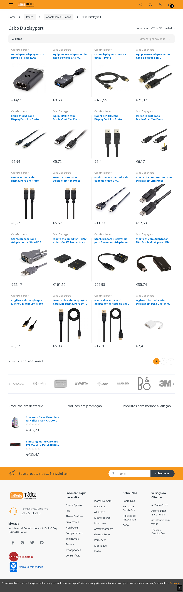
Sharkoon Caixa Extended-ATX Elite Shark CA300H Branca (42, 419)
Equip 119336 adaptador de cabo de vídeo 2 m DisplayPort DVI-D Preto (111, 179)
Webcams (99, 506)
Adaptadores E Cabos (58, 17)
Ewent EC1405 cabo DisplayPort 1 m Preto (66, 179)
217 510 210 (30, 513)
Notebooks (72, 527)
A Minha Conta (159, 505)
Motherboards (102, 517)
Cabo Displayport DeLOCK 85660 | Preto (110, 56)
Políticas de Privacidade (129, 517)
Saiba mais (175, 583)
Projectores (72, 522)
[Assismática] (26, 4)
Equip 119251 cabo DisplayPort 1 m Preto (25, 117)
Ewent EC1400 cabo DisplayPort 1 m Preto (108, 117)
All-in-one (99, 512)
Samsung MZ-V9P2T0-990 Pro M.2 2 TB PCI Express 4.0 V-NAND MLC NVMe (42, 443)
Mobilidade (100, 545)
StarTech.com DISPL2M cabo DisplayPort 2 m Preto (154, 179)
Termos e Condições (129, 508)
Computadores (74, 533)
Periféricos (100, 540)
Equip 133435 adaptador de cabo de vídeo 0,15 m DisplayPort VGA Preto (70, 56)
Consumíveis (73, 555)
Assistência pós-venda (160, 521)
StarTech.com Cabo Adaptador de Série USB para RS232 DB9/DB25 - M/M (28, 240)
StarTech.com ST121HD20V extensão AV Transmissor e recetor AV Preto (70, 240)
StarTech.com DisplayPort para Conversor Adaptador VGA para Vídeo (111, 240)
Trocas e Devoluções (158, 531)
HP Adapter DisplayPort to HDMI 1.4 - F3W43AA (27, 56)
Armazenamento (103, 529)
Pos (68, 510)
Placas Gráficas (74, 516)
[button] (141, 4)
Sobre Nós (129, 501)
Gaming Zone (102, 534)
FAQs (126, 525)
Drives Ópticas (74, 505)
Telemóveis (72, 538)
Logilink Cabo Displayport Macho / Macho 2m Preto (27, 302)
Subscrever (162, 473)
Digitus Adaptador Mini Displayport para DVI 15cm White (152, 302)
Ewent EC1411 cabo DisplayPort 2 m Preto (25, 179)
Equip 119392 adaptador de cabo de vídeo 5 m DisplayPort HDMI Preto (153, 56)
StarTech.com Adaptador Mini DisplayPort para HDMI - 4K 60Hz (153, 240)
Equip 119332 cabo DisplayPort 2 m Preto (66, 117)
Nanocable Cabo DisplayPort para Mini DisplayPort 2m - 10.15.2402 (71, 302)
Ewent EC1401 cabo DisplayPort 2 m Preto (150, 117)
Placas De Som (103, 501)
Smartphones (73, 550)
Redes (29, 17)
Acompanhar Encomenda (158, 512)
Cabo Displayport (20, 49)
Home (11, 17)
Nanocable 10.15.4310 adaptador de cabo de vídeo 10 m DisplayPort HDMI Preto (112, 302)
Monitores (100, 523)
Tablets (70, 544)
